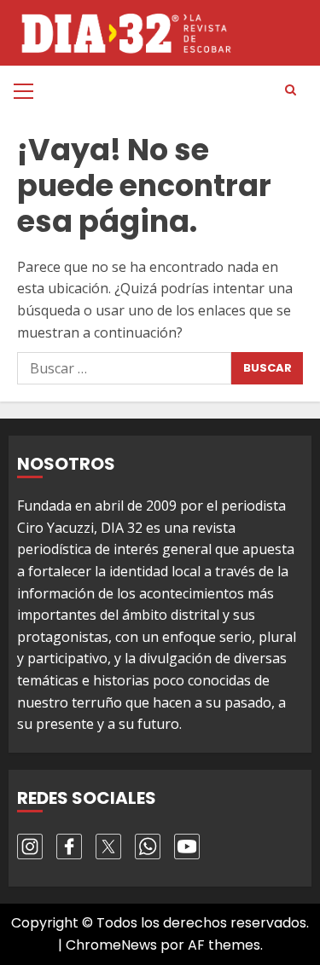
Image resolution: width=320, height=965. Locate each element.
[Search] (290, 90)
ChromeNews (111, 945)
